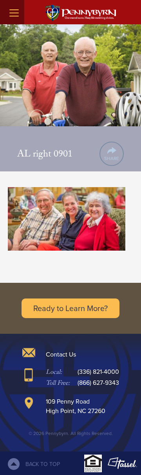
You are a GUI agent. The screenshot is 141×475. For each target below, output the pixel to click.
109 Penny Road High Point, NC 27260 (75, 406)
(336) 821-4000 (98, 371)
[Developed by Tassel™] (122, 463)
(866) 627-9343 (98, 382)
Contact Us (61, 354)
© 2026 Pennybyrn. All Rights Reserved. (71, 433)
